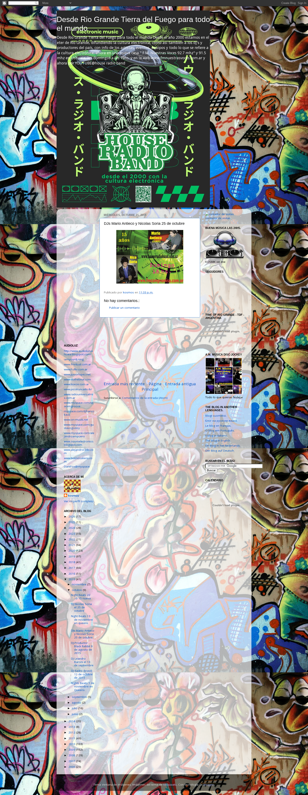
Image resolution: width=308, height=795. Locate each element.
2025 (72, 522)
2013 (72, 727)
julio (75, 708)
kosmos (73, 495)
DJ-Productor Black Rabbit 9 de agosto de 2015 (82, 648)
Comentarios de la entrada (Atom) (145, 398)
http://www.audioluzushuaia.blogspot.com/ (78, 352)
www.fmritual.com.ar (77, 364)
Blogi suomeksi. (215, 415)
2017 (72, 568)
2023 (72, 534)
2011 (72, 738)
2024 (72, 528)
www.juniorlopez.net (77, 374)
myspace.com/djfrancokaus (79, 412)
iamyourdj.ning (74, 359)
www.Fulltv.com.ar (75, 369)
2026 (72, 516)
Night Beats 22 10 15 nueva (81, 596)
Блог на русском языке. (221, 421)
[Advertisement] (149, 349)
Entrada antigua (180, 384)
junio (75, 714)
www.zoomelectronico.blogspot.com (79, 443)
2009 (72, 749)
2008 (72, 755)
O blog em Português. (220, 430)
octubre (77, 590)
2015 (72, 579)
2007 (72, 761)
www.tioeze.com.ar (76, 384)
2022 (72, 539)
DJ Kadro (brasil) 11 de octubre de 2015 (82, 674)
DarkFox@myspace (77, 466)
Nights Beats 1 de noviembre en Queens (82, 686)
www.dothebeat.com (77, 379)
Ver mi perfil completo (78, 501)
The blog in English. (218, 440)
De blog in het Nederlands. (223, 445)
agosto (77, 702)
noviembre (79, 584)
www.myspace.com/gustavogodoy (79, 426)
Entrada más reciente (124, 384)
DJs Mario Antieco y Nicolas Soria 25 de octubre (82, 634)
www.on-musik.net (76, 419)
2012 (72, 732)
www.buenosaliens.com (78, 459)
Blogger (208, 784)
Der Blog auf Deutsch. (219, 450)
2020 (72, 550)
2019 (72, 556)
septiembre (80, 697)
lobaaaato (170, 784)
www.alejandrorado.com (78, 451)
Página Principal (152, 386)
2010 (72, 744)
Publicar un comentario (124, 308)
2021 (72, 545)
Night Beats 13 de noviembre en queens (82, 619)
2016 (72, 573)
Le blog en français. (218, 426)
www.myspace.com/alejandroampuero (79, 434)
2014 (72, 721)
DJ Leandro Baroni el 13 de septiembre (82, 662)
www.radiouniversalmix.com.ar (78, 395)
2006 (72, 767)
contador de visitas (217, 218)
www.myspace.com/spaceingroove (78, 404)
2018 (72, 562)
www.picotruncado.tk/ (78, 389)
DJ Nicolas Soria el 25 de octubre (81, 607)
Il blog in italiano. (216, 435)
